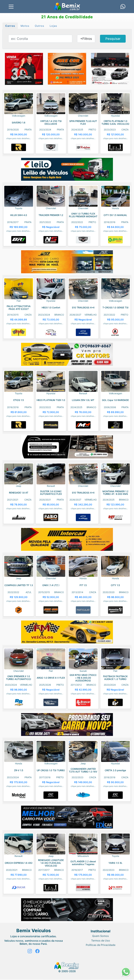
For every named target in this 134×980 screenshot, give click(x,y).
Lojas (53, 25)
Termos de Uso (100, 940)
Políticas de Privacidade (100, 945)
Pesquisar (112, 39)
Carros (10, 25)
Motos (25, 25)
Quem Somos (100, 936)
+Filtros (86, 39)
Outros (39, 25)
